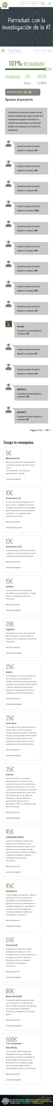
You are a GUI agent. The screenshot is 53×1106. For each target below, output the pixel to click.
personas (10, 479)
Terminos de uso (38, 1103)
